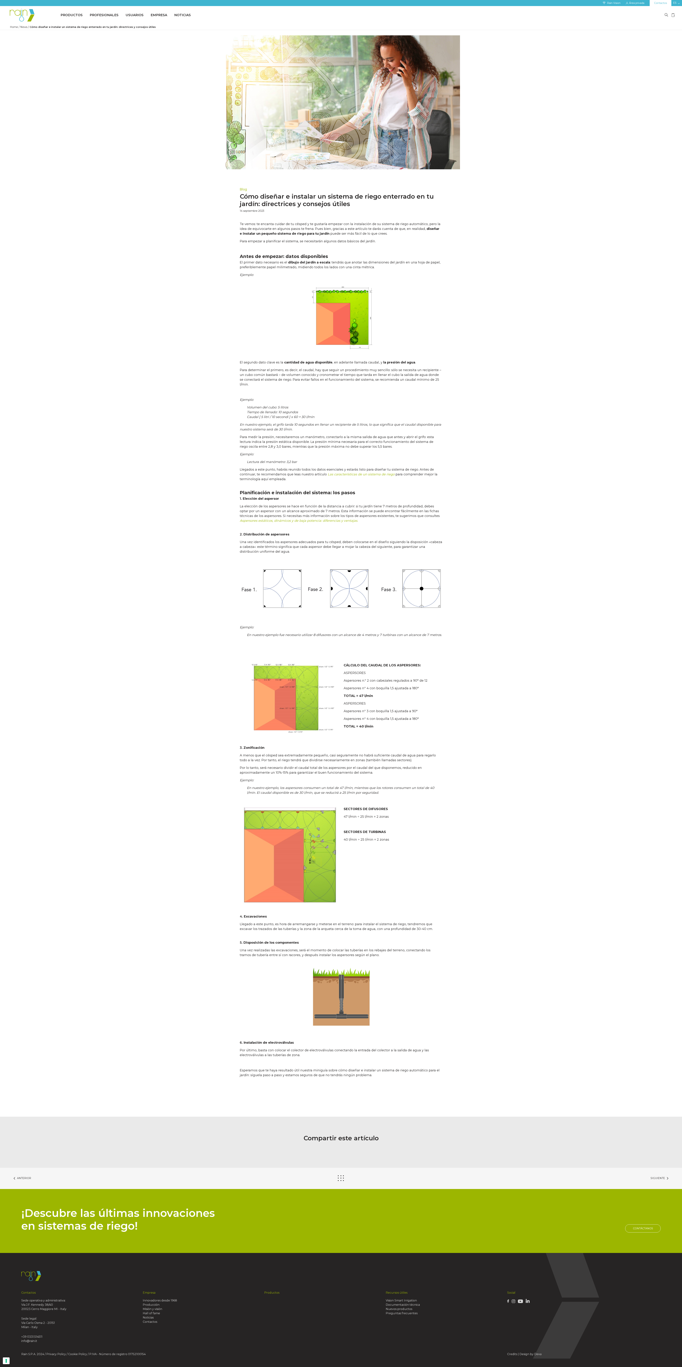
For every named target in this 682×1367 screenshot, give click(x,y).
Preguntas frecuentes (402, 1313)
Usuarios (135, 15)
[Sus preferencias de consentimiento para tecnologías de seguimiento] (6, 1360)
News (23, 27)
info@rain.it (29, 1341)
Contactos (660, 3)
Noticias (182, 15)
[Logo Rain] (23, 15)
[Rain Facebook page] (508, 1301)
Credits (512, 1354)
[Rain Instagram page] (513, 1301)
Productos (72, 15)
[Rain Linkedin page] (528, 1301)
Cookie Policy (77, 1354)
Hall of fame (151, 1313)
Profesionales (104, 15)
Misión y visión (152, 1309)
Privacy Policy (56, 1354)
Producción (151, 1304)
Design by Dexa (530, 1354)
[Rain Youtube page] (520, 1301)
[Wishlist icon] (673, 15)
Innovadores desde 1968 (160, 1300)
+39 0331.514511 (31, 1336)
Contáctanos (643, 1228)
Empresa (159, 15)
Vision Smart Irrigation (401, 1300)
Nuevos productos (399, 1309)
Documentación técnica (403, 1304)
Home (14, 27)
